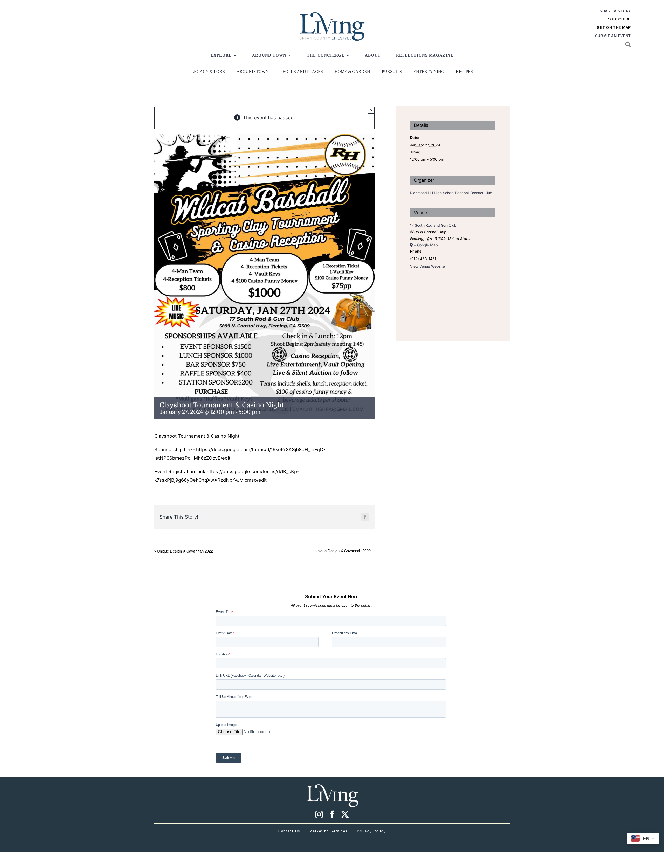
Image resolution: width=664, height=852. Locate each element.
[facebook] (332, 814)
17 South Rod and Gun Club (433, 225)
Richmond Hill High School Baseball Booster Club (451, 193)
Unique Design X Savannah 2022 (185, 551)
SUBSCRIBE (619, 19)
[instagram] (319, 814)
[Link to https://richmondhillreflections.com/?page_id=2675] (628, 44)
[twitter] (345, 814)
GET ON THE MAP (614, 27)
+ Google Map (426, 245)
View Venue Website (427, 266)
